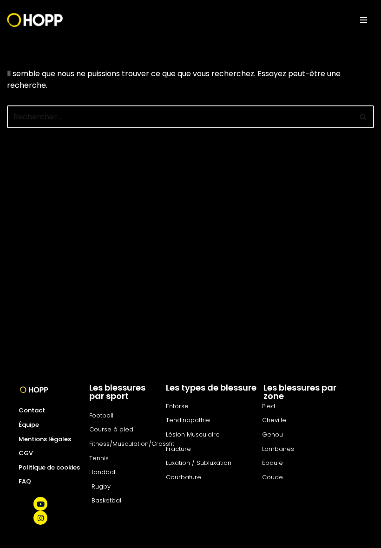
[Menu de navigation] (363, 20)
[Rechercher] (363, 116)
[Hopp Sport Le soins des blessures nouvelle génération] (35, 20)
